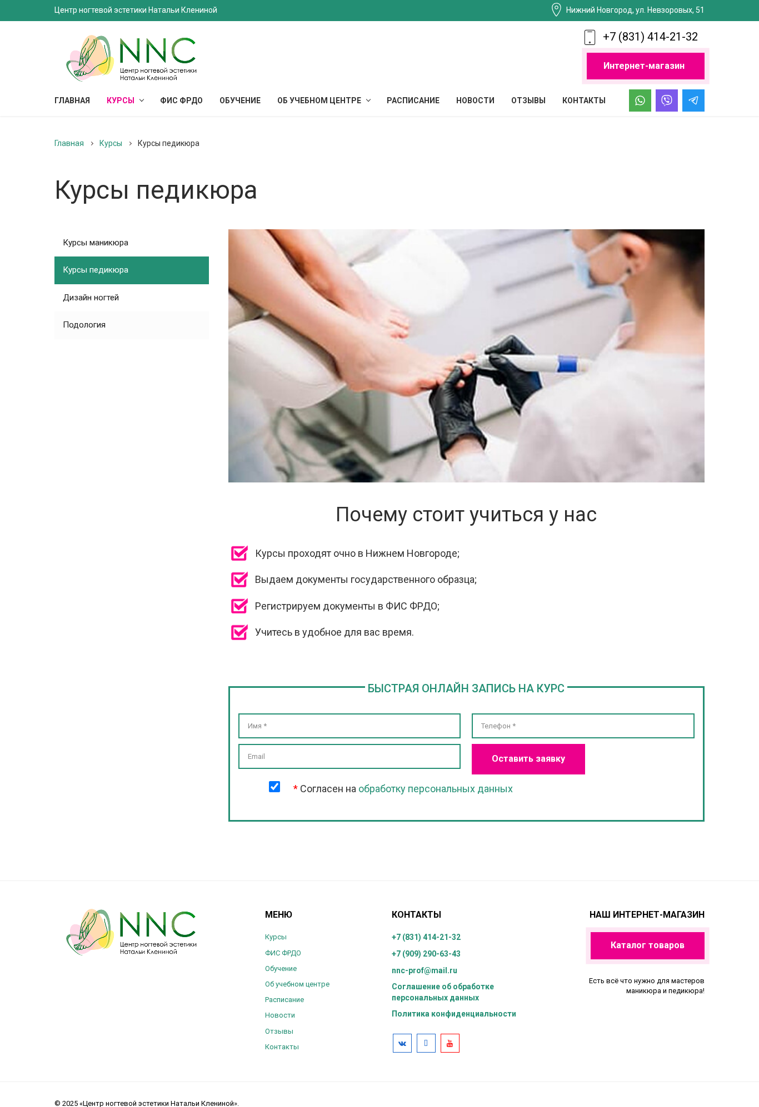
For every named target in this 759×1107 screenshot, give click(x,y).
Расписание (284, 999)
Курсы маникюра (95, 243)
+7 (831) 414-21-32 (650, 36)
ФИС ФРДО (283, 953)
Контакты (282, 1047)
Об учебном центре (297, 984)
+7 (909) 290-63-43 (426, 953)
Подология (84, 325)
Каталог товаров (648, 945)
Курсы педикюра (95, 270)
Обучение (281, 968)
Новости (280, 1015)
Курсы (276, 937)
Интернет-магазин (644, 66)
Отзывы (279, 1031)
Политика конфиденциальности (454, 1013)
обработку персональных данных (435, 788)
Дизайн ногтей (91, 298)
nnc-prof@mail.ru (424, 970)
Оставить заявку (528, 758)
